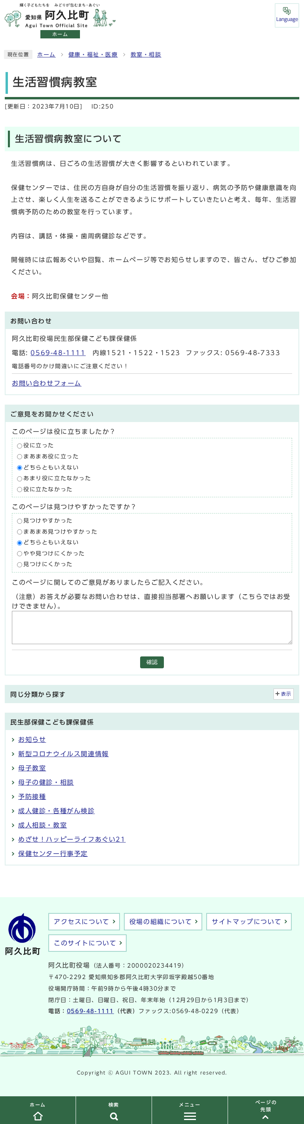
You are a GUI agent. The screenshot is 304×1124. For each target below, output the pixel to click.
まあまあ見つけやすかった (60, 531)
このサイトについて (85, 943)
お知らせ (32, 739)
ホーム (46, 54)
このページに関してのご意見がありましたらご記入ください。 (109, 582)
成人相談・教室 (42, 825)
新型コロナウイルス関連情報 (63, 754)
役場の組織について (160, 922)
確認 (152, 662)
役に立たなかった (48, 489)
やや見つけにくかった (54, 553)
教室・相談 (146, 54)
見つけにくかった (48, 564)
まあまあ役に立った (51, 456)
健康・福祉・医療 (93, 54)
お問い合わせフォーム (47, 383)
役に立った (38, 446)
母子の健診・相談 (46, 782)
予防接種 (32, 796)
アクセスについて (82, 922)
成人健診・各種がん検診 (56, 811)
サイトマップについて (246, 922)
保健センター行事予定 (53, 853)
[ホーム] (60, 24)
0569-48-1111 (58, 353)
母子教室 (32, 768)
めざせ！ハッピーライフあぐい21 (72, 839)
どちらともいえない (51, 467)
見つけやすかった (48, 521)
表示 (286, 694)
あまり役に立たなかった (57, 478)
